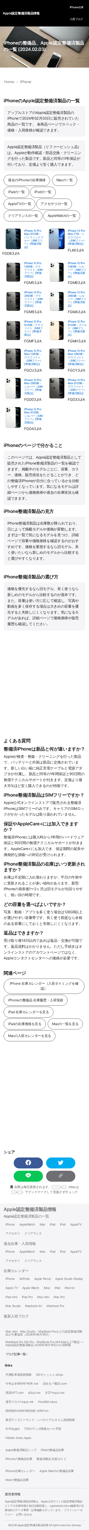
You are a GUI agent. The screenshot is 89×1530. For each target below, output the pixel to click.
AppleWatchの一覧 (62, 215)
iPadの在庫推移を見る (25, 1024)
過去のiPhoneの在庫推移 (27, 180)
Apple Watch (30, 1287)
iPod (63, 1224)
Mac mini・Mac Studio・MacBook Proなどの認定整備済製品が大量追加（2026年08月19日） (43, 1333)
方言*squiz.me (54, 1392)
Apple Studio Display (69, 1278)
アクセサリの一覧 (54, 204)
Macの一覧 (64, 180)
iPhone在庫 (77, 7)
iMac (47, 1287)
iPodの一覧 (43, 192)
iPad (52, 1224)
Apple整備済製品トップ (20, 1450)
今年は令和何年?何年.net (21, 1383)
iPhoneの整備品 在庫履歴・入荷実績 (35, 1000)
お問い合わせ (24, 1514)
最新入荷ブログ (16, 1316)
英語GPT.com (14, 1392)
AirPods (24, 1278)
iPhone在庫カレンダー (20, 1471)
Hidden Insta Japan (18, 1437)
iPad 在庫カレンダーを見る (28, 1012)
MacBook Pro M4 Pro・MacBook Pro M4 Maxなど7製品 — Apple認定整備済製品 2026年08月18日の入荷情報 (44, 1343)
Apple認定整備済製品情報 (30, 1209)
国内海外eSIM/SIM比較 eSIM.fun (27, 1410)
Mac (42, 1224)
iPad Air (70, 1287)
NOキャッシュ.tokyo (49, 1374)
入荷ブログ (76, 19)
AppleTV (76, 1224)
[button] (28, 1162)
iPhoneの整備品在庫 (18, 1458)
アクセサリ (12, 1233)
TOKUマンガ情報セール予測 (42, 1428)
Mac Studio (13, 1305)
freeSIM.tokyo (47, 1401)
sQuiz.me (34, 1392)
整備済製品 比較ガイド (51, 1458)
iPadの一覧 (16, 192)
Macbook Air (33, 1305)
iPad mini (11, 1297)
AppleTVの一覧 (19, 204)
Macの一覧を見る (65, 1024)
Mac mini (43, 1297)
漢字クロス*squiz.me (19, 1401)
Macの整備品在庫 (17, 1479)
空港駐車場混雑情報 (18, 1374)
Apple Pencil (42, 1278)
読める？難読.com (55, 1383)
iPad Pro (27, 1297)
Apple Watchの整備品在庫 (56, 1471)
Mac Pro (59, 1297)
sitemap (76, 1525)
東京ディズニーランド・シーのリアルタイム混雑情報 (40, 1419)
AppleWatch (27, 1224)
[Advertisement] (44, 684)
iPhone (10, 1224)
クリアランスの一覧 (23, 215)
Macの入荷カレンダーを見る (29, 1036)
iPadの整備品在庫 (52, 1450)
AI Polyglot (12, 1428)
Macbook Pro (55, 1305)
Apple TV (11, 1287)
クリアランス (33, 1233)
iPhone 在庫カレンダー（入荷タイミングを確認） (44, 986)
